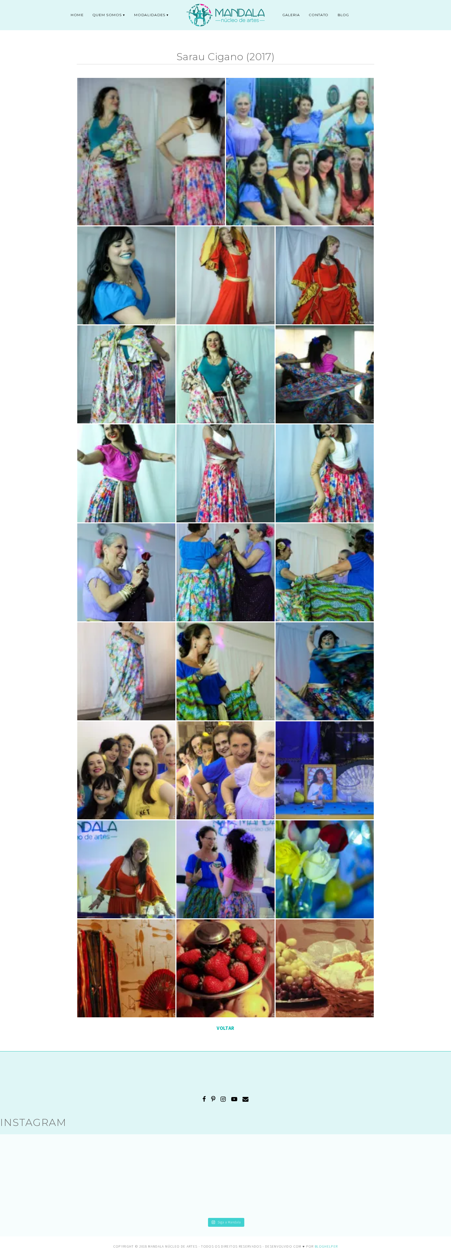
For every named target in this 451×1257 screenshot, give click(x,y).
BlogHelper (326, 1246)
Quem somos (107, 15)
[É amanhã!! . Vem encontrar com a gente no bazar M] (383, 1175)
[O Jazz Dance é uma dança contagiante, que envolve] (68, 1175)
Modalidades (149, 15)
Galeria (291, 15)
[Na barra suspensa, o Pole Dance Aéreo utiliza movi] (225, 1175)
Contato (318, 15)
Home (77, 15)
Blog (343, 15)
